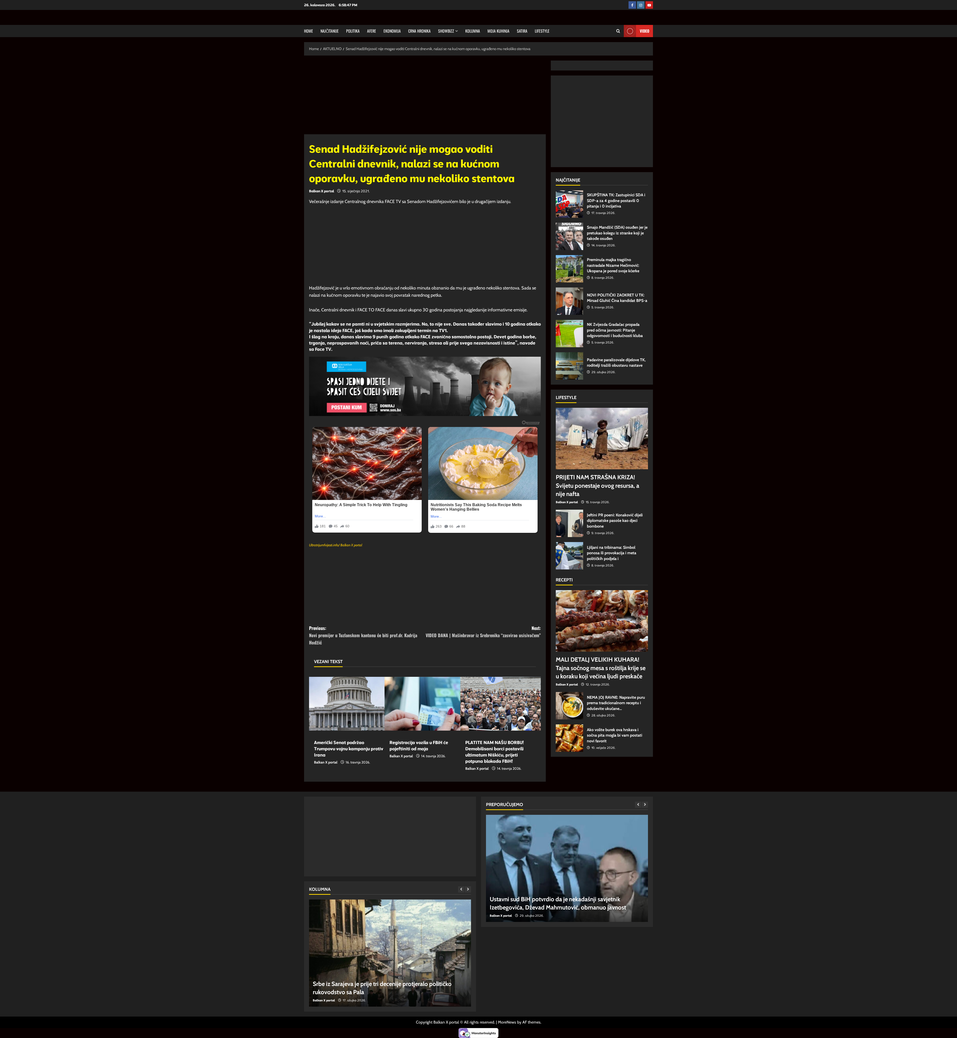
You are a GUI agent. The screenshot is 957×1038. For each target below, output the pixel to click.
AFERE (371, 31)
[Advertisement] (425, 97)
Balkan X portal (321, 191)
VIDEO (644, 31)
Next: (483, 631)
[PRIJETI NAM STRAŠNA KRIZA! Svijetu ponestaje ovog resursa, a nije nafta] (602, 438)
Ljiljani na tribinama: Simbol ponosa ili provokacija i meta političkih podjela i (569, 555)
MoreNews (507, 1022)
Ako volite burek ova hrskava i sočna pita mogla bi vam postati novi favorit (569, 738)
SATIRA (522, 31)
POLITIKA (353, 31)
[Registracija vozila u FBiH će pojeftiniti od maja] (425, 704)
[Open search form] (618, 31)
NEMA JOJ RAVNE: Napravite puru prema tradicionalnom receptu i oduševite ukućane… (569, 705)
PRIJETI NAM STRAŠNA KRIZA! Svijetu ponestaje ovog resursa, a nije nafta (597, 485)
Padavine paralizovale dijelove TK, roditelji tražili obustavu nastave (569, 366)
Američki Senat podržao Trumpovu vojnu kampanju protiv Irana (348, 749)
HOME (308, 31)
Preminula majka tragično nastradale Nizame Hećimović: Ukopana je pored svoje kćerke (569, 268)
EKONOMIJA (392, 31)
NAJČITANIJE (329, 31)
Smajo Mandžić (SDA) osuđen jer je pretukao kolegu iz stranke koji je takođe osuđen (569, 236)
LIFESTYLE (542, 31)
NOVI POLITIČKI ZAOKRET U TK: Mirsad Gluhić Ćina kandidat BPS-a (569, 301)
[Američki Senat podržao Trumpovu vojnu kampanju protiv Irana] (349, 704)
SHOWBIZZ (446, 31)
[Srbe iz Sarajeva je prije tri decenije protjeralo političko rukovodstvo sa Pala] (390, 953)
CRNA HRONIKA (419, 31)
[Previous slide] (461, 889)
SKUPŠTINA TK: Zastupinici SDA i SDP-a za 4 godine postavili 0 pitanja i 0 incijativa (569, 204)
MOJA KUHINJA (498, 31)
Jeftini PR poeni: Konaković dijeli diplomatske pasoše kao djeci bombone (569, 523)
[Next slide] (468, 889)
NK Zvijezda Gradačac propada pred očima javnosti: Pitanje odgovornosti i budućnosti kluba (569, 333)
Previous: (363, 635)
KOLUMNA (472, 31)
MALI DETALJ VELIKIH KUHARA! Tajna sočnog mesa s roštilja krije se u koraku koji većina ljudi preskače (600, 668)
